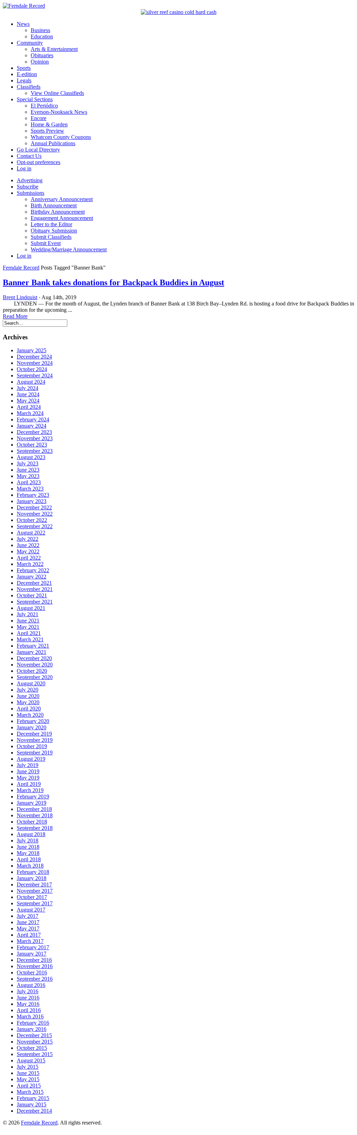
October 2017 (32, 897)
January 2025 (31, 350)
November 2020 (35, 665)
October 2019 (32, 746)
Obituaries (42, 55)
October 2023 (32, 445)
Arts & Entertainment (54, 49)
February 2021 (33, 646)
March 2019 (30, 790)
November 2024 (35, 363)
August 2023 (31, 457)
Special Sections (35, 99)
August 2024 (31, 382)
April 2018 (29, 859)
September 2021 (35, 602)
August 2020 (31, 683)
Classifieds (28, 87)
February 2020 (33, 721)
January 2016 (31, 1029)
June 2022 (28, 545)
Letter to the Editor (51, 224)
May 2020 (28, 702)
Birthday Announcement (58, 212)
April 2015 (29, 1086)
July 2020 (27, 690)
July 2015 (27, 1067)
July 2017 (27, 916)
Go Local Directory (38, 150)
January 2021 (31, 652)
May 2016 (28, 1004)
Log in (24, 168)
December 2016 (34, 960)
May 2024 (28, 401)
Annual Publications (53, 143)
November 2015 (35, 1042)
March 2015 (30, 1092)
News (23, 24)
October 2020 (32, 671)
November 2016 (35, 966)
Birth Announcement (54, 205)
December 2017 (34, 884)
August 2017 (31, 910)
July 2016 (27, 991)
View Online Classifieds (57, 93)
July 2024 (27, 388)
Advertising (30, 180)
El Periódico (44, 106)
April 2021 (29, 633)
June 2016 (28, 998)
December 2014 (34, 1111)
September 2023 (35, 451)
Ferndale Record (21, 268)
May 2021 (28, 627)
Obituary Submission (54, 231)
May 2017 (28, 928)
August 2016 (31, 985)
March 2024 (30, 413)
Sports (24, 68)
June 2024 (28, 394)
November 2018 (35, 815)
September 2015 (35, 1054)
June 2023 (28, 470)
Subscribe (27, 187)
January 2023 (31, 501)
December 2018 (34, 809)
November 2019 (35, 740)
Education (42, 36)
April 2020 (29, 709)
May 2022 (28, 551)
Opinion (40, 62)
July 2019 (27, 765)
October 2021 (32, 595)
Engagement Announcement (62, 218)
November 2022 (35, 514)
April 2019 (29, 784)
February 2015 (33, 1098)
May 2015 (28, 1079)
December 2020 (34, 658)
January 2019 (31, 803)
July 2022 (27, 539)
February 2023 (33, 495)
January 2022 (31, 577)
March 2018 (30, 866)
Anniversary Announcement (62, 199)
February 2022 (33, 570)
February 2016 (33, 1023)
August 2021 (31, 608)
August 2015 (31, 1060)
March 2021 (30, 639)
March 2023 (30, 489)
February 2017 (33, 947)
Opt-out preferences (38, 162)
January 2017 (31, 954)
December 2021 (34, 583)
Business (40, 30)
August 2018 (31, 834)
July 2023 (27, 463)
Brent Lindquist (20, 297)
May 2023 (28, 476)
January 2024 (31, 426)
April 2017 (29, 935)
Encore (38, 118)
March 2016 (30, 1016)
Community (30, 43)
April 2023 (29, 482)
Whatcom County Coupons (61, 137)
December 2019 (34, 734)
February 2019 (33, 796)
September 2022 (35, 526)
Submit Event (46, 243)
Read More (15, 316)
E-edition (27, 74)
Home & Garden (49, 124)
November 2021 (35, 589)
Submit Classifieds (51, 237)
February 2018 (33, 872)
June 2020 (28, 696)
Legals (24, 80)
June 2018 (28, 847)
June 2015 (28, 1073)
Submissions (30, 193)
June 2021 (28, 621)
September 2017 (35, 903)
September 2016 (35, 979)
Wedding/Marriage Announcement (69, 249)
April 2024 (29, 407)
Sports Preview (47, 131)
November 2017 (35, 891)
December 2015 (34, 1035)
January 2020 (31, 727)
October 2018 (32, 822)
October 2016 (32, 972)
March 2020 (30, 715)
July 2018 (27, 840)
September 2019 (35, 753)
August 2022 (31, 533)
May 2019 (28, 778)
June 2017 (28, 922)
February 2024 (33, 419)
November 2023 (35, 438)
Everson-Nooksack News (59, 112)
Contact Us (29, 156)
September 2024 (35, 375)
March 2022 (30, 564)
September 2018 (35, 828)
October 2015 (32, 1048)
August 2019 (31, 759)
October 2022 (32, 520)
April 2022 (29, 558)
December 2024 (34, 357)
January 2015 (31, 1104)
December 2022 (34, 507)
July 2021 (27, 614)
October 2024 (32, 369)
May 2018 (28, 853)
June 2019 (28, 771)
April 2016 (29, 1010)
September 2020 (35, 677)
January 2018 (31, 878)
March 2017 (30, 941)
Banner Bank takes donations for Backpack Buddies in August (113, 282)
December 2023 (34, 432)
